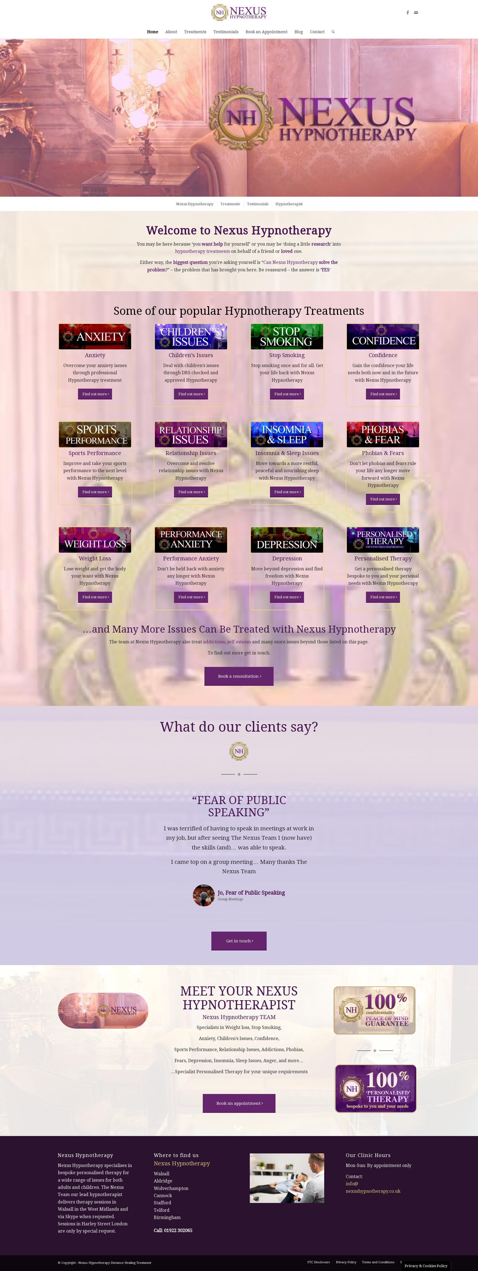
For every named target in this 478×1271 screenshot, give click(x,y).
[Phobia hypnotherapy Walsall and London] (383, 434)
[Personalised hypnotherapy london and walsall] (383, 540)
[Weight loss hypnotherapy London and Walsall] (95, 540)
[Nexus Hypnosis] (239, 12)
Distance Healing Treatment (131, 1245)
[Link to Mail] (416, 12)
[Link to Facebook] (408, 12)
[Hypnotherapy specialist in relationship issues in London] (191, 434)
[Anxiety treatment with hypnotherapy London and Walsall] (95, 336)
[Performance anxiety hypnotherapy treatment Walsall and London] (191, 540)
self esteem (239, 641)
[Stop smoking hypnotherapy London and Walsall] (287, 336)
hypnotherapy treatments (202, 251)
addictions (214, 641)
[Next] (331, 802)
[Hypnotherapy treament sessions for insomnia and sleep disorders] (287, 434)
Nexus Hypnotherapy (346, 629)
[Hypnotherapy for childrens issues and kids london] (191, 336)
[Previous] (147, 802)
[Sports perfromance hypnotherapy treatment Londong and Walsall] (95, 434)
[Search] (331, 32)
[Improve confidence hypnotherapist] (383, 336)
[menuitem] (153, 32)
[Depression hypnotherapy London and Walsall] (287, 540)
